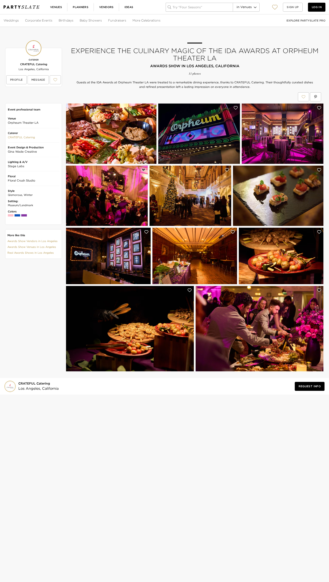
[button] (275, 7)
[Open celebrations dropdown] (160, 20)
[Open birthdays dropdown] (73, 20)
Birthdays (66, 20)
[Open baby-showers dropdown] (102, 20)
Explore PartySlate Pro (305, 20)
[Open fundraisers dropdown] (126, 20)
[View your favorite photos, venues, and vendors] (275, 7)
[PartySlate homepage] (21, 7)
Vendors (106, 7)
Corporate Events (38, 20)
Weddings (11, 20)
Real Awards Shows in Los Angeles (30, 252)
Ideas (128, 7)
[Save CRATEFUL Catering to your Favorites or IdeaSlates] (55, 79)
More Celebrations (146, 20)
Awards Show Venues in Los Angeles (31, 247)
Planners (80, 7)
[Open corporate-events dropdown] (52, 20)
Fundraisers (117, 20)
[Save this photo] (152, 108)
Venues (56, 7)
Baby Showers (91, 20)
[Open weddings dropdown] (19, 20)
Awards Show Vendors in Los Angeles (32, 241)
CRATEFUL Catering (33, 64)
